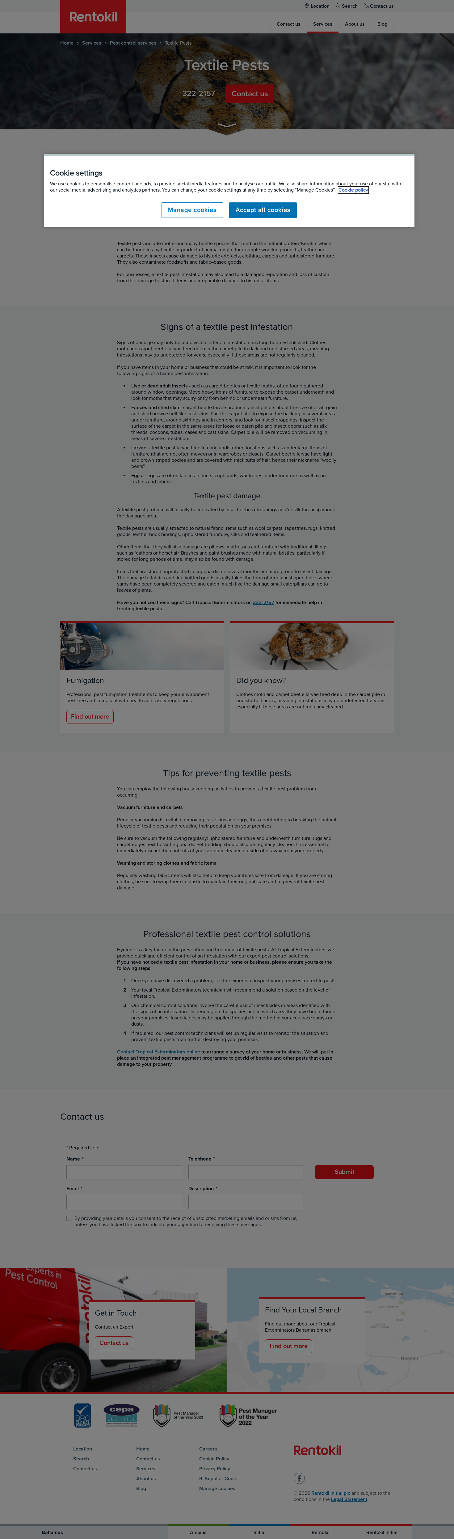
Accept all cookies (263, 210)
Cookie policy (353, 190)
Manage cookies (192, 210)
